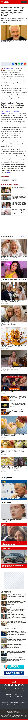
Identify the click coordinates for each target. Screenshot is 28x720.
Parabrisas (11, 691)
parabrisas (14, 548)
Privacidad (5, 705)
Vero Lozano (14, 180)
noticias (14, 482)
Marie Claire (18, 689)
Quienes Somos (14, 702)
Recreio (15, 699)
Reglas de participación (20, 705)
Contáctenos (22, 702)
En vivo (24, 1)
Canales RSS (5, 702)
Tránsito (14, 707)
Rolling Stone (20, 697)
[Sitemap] (22, 685)
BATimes (23, 691)
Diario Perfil (5, 689)
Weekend (4, 691)
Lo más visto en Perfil (9, 628)
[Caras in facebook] (9, 685)
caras (14, 525)
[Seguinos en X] (12, 685)
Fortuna (24, 689)
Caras (15, 694)
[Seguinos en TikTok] (16, 685)
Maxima (20, 699)
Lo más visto (6, 592)
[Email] (25, 64)
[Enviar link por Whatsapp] (19, 64)
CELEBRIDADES (4, 5)
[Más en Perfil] (9, 478)
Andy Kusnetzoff (9, 68)
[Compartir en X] (16, 64)
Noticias (11, 689)
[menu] (2, 2)
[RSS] (19, 685)
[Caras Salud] (14, 668)
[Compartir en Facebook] (13, 64)
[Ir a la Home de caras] (6, 2)
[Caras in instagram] (5, 685)
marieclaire (14, 503)
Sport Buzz (8, 699)
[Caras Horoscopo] (14, 674)
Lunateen (17, 691)
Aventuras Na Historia (10, 697)
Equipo (11, 705)
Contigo (20, 694)
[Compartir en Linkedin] (22, 64)
